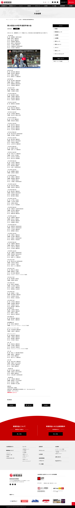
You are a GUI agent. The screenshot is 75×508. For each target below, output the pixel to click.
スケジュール (37, 5)
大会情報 (56, 38)
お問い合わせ (58, 457)
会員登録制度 (62, 5)
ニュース (20, 5)
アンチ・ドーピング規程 (60, 449)
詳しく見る (19, 434)
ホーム (7, 19)
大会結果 (19, 19)
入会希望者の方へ (4, 5)
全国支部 (29, 5)
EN (48, 2)
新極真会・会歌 (9, 454)
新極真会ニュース (58, 32)
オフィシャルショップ (59, 53)
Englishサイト (58, 460)
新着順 (56, 28)
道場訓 (8, 456)
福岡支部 (10, 399)
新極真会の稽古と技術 (10, 458)
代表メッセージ (58, 44)
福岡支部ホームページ (12, 392)
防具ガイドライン (59, 453)
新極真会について (12, 5)
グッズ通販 (54, 5)
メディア (56, 47)
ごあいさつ (9, 453)
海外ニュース (57, 41)
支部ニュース (57, 50)
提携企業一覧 (42, 460)
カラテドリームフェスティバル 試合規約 (60, 451)
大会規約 (70, 5)
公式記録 (45, 5)
